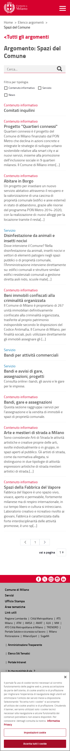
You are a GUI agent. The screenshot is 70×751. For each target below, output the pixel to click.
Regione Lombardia (16, 618)
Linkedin (63, 579)
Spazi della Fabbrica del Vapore (32, 487)
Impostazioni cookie (35, 732)
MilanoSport (30, 636)
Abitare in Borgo (18, 181)
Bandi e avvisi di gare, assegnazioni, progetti (24, 373)
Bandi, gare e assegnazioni (28, 402)
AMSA (29, 623)
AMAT (39, 623)
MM (57, 623)
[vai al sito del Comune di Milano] (15, 7)
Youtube (51, 579)
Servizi (9, 595)
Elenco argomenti (31, 22)
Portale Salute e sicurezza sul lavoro (25, 631)
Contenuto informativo (22, 88)
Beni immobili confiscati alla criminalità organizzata (29, 297)
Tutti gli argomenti (28, 36)
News (12, 95)
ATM (19, 623)
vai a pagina (47, 552)
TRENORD (53, 627)
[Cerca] (59, 69)
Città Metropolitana (42, 618)
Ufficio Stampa (15, 601)
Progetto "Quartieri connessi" (31, 126)
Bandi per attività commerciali (31, 355)
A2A (48, 623)
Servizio (46, 88)
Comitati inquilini (19, 110)
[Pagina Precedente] (25, 542)
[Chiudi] (65, 677)
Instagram (57, 579)
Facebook (38, 579)
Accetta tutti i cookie (35, 743)
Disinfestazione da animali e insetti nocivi (29, 238)
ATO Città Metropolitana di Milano (24, 627)
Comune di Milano (17, 589)
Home (8, 22)
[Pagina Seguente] (44, 542)
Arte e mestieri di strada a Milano (34, 432)
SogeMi (45, 636)
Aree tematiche (15, 606)
